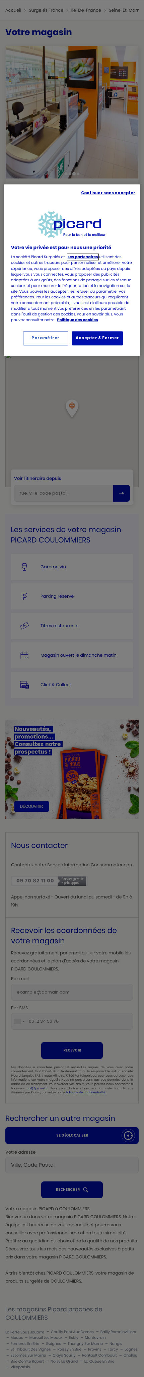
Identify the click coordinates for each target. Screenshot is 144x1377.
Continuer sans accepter (108, 193)
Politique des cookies (77, 319)
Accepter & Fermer (97, 338)
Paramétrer (45, 338)
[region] (72, 270)
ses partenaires (83, 257)
